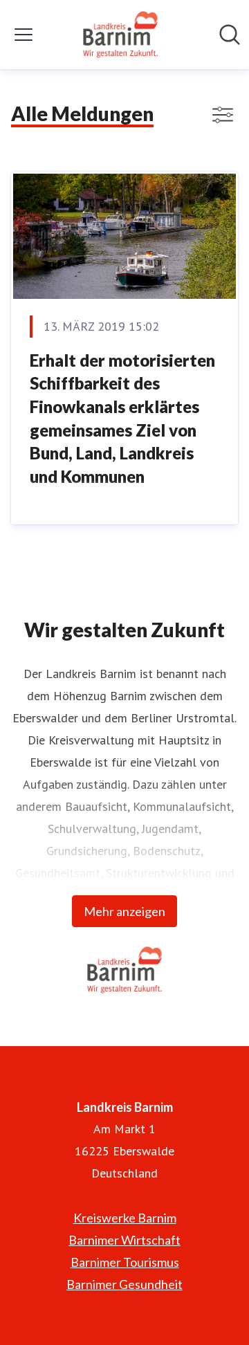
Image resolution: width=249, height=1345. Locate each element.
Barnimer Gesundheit (124, 1284)
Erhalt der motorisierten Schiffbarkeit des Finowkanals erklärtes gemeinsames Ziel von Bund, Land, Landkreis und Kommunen (122, 418)
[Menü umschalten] (23, 34)
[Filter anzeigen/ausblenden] (223, 115)
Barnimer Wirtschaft (124, 1239)
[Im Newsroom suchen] (230, 35)
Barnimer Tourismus (125, 1262)
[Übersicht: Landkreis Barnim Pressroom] (120, 34)
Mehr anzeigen (124, 911)
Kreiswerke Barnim (124, 1217)
